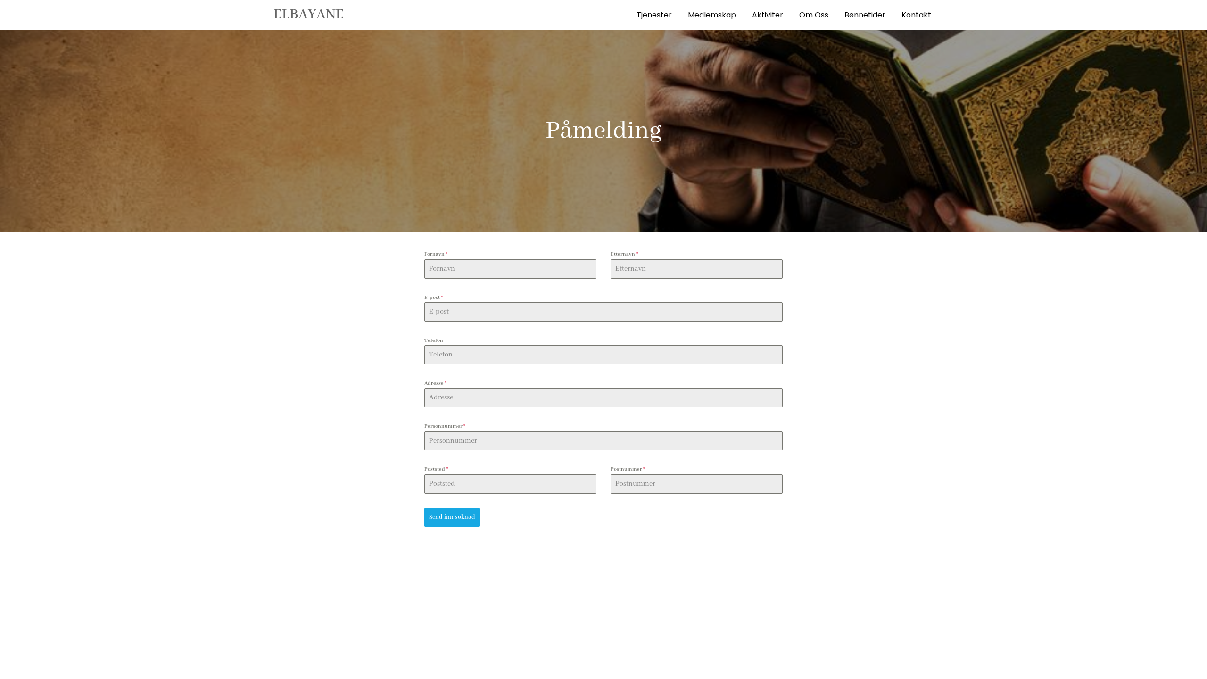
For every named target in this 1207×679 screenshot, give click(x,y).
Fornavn (435, 254)
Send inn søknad (452, 517)
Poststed (436, 469)
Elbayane (308, 15)
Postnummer (628, 469)
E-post (433, 297)
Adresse (435, 383)
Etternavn (624, 254)
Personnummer (444, 426)
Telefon (433, 340)
